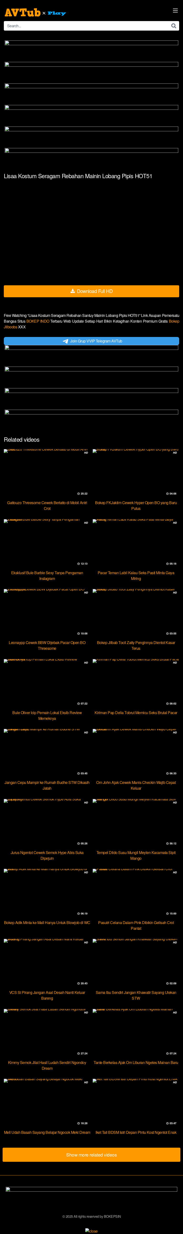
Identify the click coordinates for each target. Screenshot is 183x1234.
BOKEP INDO (38, 321)
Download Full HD (94, 290)
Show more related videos (91, 1154)
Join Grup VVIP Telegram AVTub (96, 341)
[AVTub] (36, 12)
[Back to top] (174, 1223)
